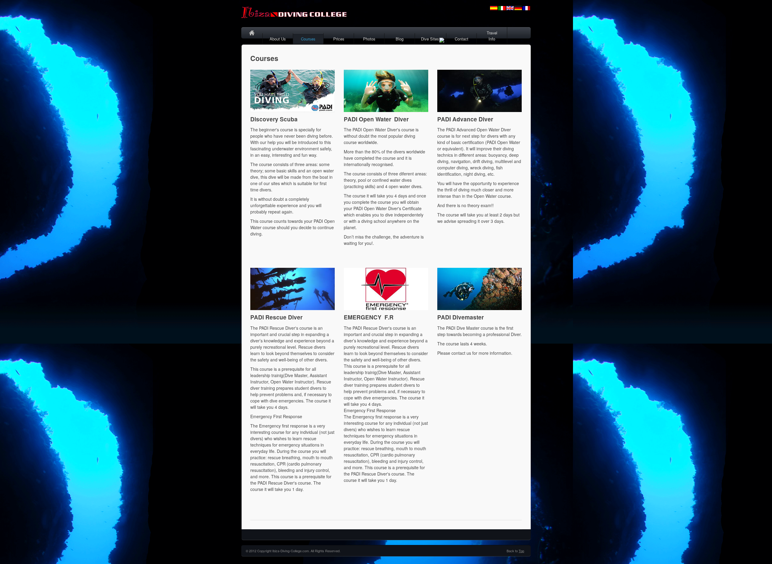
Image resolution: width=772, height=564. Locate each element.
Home (252, 38)
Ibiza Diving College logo (298, 13)
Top (521, 550)
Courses (308, 39)
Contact (461, 39)
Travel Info (492, 36)
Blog (399, 39)
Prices (338, 39)
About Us (278, 39)
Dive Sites (430, 39)
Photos (369, 39)
